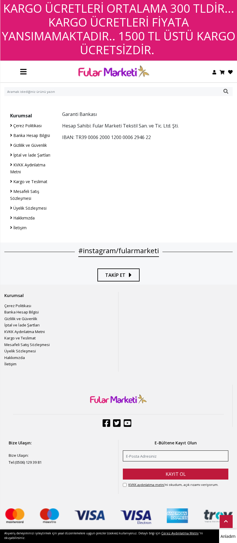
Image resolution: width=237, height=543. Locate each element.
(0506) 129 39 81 (28, 462)
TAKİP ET (116, 275)
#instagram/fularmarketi (118, 250)
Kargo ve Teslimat (29, 181)
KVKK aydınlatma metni (146, 484)
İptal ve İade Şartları (31, 155)
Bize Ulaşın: (19, 455)
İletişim (19, 227)
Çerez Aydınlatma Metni (180, 533)
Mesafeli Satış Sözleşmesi (27, 344)
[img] (225, 91)
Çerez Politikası (27, 125)
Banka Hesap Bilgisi (31, 135)
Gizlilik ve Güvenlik (29, 145)
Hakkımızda (23, 218)
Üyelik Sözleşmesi (29, 208)
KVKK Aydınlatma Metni (24, 331)
